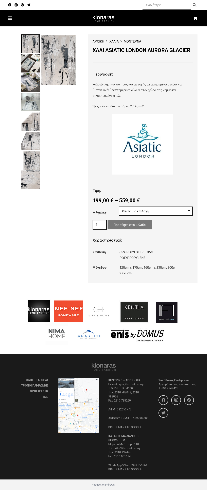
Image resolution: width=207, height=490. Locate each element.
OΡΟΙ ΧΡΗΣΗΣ (39, 391)
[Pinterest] (22, 4)
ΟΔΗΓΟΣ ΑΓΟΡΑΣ (37, 380)
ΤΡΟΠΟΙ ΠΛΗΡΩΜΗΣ (35, 385)
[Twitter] (29, 4)
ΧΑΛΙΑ (114, 41)
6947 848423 (170, 388)
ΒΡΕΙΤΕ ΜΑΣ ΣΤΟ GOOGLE (125, 427)
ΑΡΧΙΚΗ (98, 41)
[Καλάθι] (195, 18)
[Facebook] (9, 4)
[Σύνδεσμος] (103, 18)
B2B (46, 396)
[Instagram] (16, 5)
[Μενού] (10, 18)
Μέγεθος (100, 213)
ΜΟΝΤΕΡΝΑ (132, 41)
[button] (69, 40)
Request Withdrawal (103, 484)
